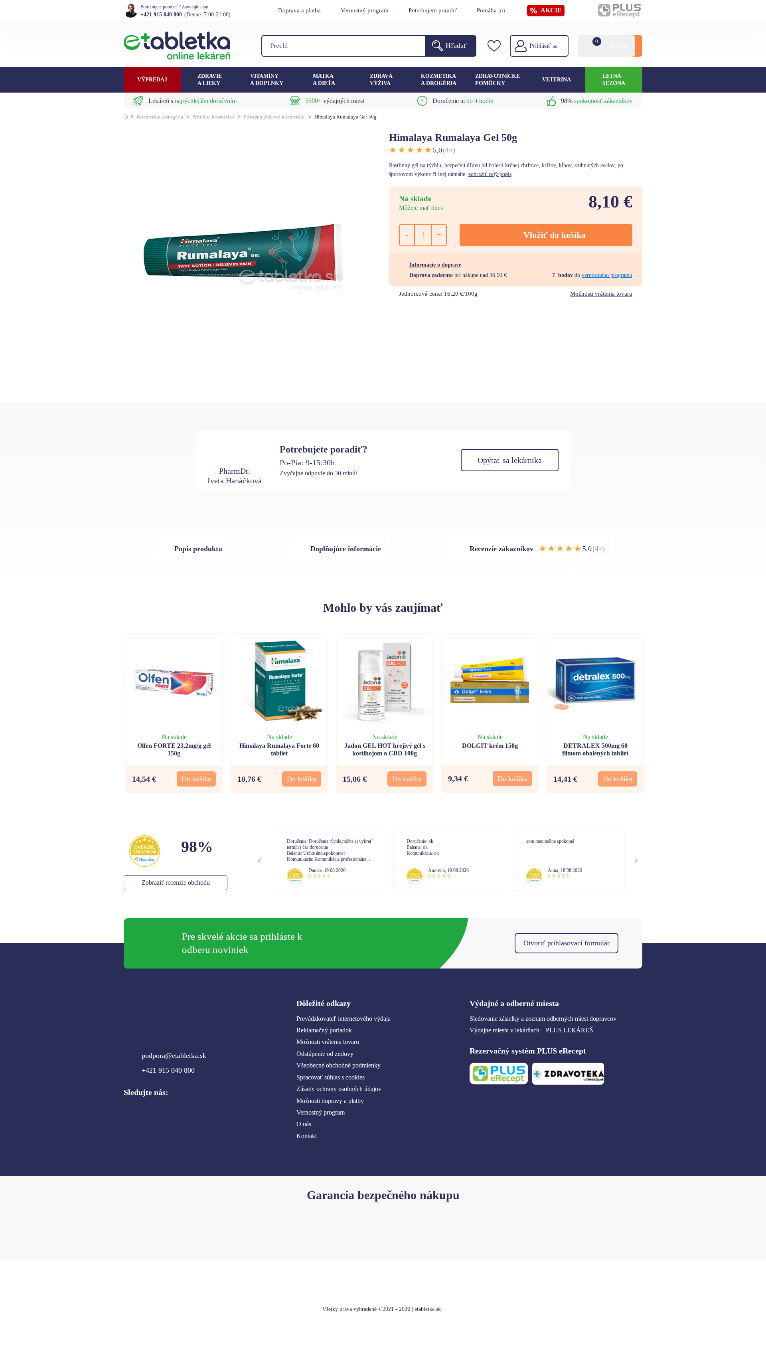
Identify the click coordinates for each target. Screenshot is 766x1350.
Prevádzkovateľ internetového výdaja (343, 1018)
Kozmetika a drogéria (160, 117)
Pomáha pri (491, 10)
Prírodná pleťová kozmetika (274, 117)
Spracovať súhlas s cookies (330, 1077)
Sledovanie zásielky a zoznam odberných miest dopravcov (543, 1018)
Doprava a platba (299, 10)
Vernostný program (365, 10)
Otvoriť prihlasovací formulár (566, 943)
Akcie (551, 10)
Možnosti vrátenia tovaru (601, 294)
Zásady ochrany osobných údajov (338, 1088)
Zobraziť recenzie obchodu (176, 882)
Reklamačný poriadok (324, 1030)
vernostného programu (607, 275)
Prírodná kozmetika (213, 117)
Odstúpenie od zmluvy (324, 1053)
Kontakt (306, 1136)
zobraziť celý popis (489, 174)
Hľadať (456, 45)
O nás (303, 1124)
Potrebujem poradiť (433, 10)
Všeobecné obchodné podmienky (338, 1065)
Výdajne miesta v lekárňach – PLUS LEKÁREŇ (532, 1030)
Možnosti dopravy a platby (330, 1100)
